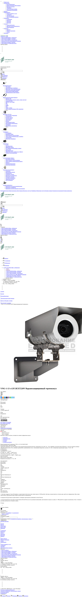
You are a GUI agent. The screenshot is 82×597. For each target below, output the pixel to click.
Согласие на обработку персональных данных (11, 591)
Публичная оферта (5, 592)
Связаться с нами (4, 35)
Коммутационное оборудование (14, 5)
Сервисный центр (10, 25)
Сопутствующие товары (12, 9)
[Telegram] (14, 397)
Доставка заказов (10, 15)
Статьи (8, 32)
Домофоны (9, 7)
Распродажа (3, 526)
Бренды (2, 524)
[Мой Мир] (5, 397)
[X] (6, 397)
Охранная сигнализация (12, 10)
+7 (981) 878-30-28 (8, 38)
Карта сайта (3, 527)
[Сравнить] (2, 394)
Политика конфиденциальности (8, 589)
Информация (3, 542)
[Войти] (1, 237)
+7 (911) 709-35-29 (9, 39)
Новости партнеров (11, 30)
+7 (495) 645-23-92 (8, 42)
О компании (9, 19)
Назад (7, 268)
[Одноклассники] (3, 397)
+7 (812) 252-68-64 (8, 37)
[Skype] (12, 397)
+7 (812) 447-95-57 (11, 41)
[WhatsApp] (10, 397)
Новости (8, 29)
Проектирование (10, 27)
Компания (3, 528)
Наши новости (4, 538)
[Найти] (3, 72)
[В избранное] (2, 393)
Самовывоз (9, 14)
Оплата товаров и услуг (12, 13)
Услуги (2, 532)
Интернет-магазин (5, 521)
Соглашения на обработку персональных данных (21, 518)
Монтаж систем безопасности (13, 26)
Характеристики (6, 438)
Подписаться (3, 520)
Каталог (2, 523)
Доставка (5, 439)
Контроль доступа (10, 6)
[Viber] (8, 397)
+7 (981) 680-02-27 (8, 43)
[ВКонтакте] (1, 397)
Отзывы (5, 441)
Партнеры (9, 21)
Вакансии (9, 20)
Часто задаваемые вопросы (12, 17)
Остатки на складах (7, 442)
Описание (5, 437)
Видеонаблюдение (11, 4)
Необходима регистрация (6, 428)
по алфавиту (9, 512)
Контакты (9, 22)
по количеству (15, 512)
